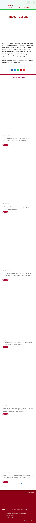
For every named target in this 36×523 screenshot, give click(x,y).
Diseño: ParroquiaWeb (29, 520)
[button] (34, 2)
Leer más (5, 144)
